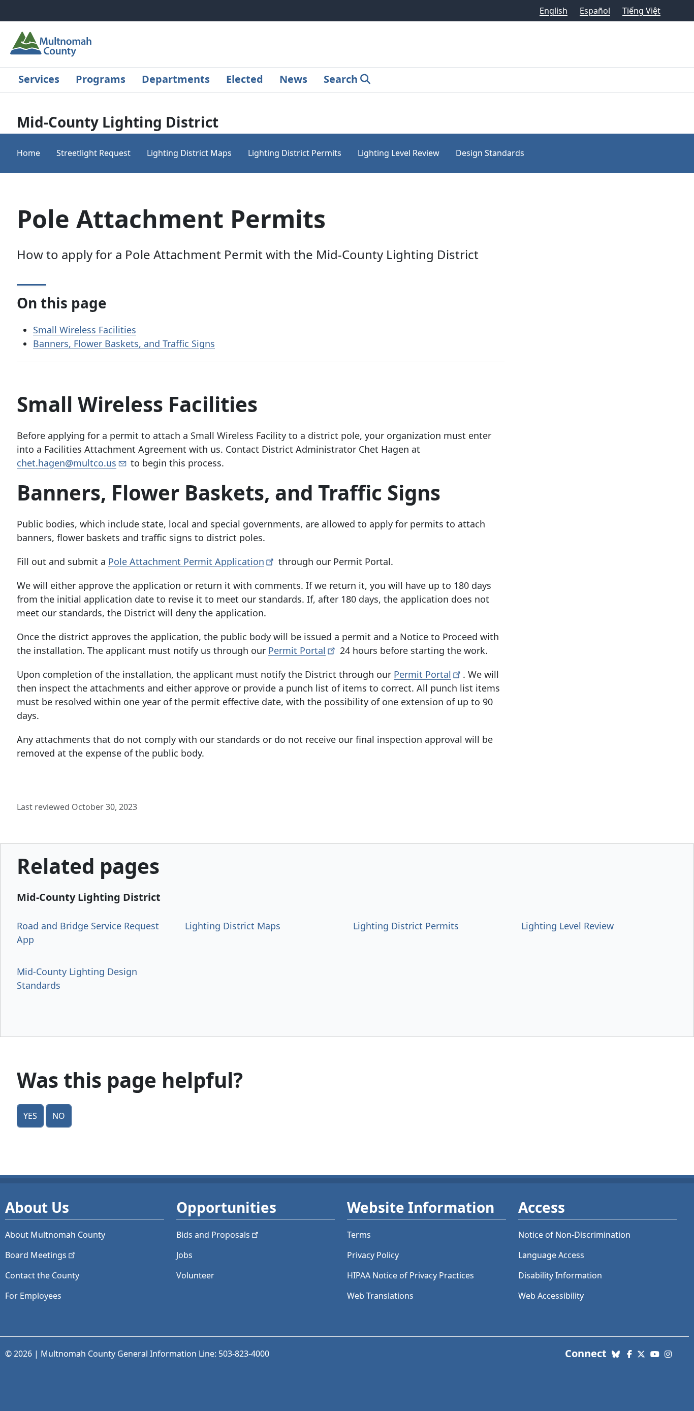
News (293, 79)
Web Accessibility (551, 1295)
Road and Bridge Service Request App (88, 933)
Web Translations (380, 1295)
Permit (297, 650)
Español (595, 10)
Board (36, 1255)
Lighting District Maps (189, 153)
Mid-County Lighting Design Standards (77, 978)
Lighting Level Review (398, 153)
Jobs (184, 1255)
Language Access (551, 1255)
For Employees (33, 1295)
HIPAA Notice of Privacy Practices (410, 1275)
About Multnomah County (55, 1234)
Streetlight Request (93, 153)
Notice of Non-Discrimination (574, 1234)
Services (38, 79)
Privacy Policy (373, 1255)
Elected (244, 79)
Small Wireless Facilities (84, 330)
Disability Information (560, 1275)
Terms (359, 1234)
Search (341, 79)
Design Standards (490, 153)
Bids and (213, 1234)
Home (28, 153)
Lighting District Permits (294, 153)
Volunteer (195, 1275)
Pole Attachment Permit (186, 561)
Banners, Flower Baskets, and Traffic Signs (124, 343)
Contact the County (42, 1275)
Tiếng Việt (641, 10)
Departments (176, 79)
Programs (100, 79)
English (553, 10)
